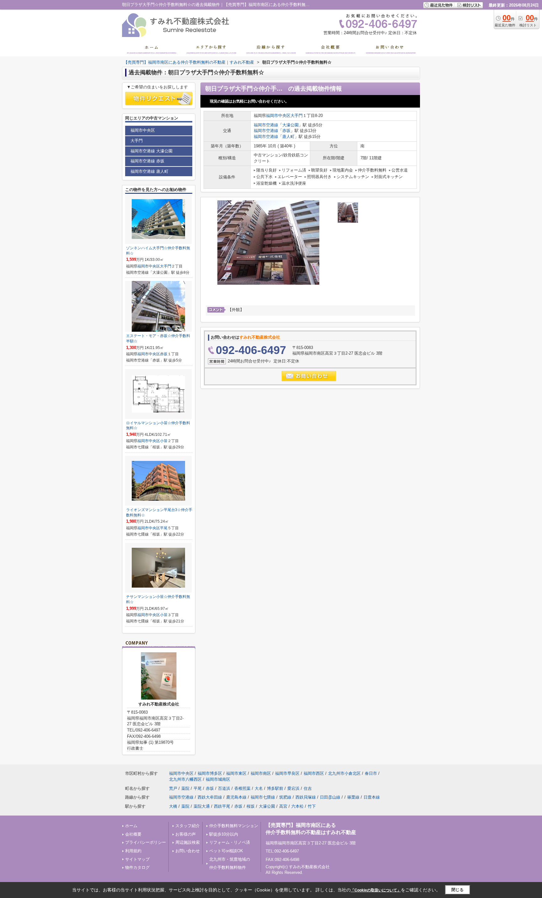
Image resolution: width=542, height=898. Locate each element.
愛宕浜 (293, 788)
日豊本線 (372, 797)
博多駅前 (275, 788)
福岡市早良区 (287, 773)
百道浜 (224, 788)
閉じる (457, 889)
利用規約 (133, 850)
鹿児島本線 (236, 797)
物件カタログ (137, 867)
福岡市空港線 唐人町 (149, 171)
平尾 (163, 528)
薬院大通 (202, 806)
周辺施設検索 (187, 842)
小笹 (163, 441)
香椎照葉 (242, 788)
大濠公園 (290, 125)
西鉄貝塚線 (305, 797)
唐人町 (288, 136)
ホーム (131, 825)
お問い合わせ (187, 850)
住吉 (308, 788)
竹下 (312, 806)
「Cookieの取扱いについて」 (376, 890)
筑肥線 (285, 797)
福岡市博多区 (210, 773)
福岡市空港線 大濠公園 (151, 151)
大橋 (173, 806)
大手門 (296, 115)
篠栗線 (353, 797)
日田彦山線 (330, 797)
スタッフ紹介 (187, 825)
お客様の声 (185, 834)
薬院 (185, 788)
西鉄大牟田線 (210, 797)
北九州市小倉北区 (344, 773)
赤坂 (286, 130)
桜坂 (251, 806)
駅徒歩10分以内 (223, 834)
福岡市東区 (236, 773)
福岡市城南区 (218, 779)
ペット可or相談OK (226, 850)
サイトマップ (137, 859)
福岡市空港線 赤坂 (147, 161)
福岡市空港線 (266, 125)
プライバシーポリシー (145, 842)
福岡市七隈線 (263, 797)
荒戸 (173, 788)
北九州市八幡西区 (185, 779)
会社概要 (133, 834)
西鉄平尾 (222, 806)
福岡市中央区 (278, 115)
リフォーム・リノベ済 (229, 842)
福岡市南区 (261, 773)
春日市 (371, 773)
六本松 (297, 806)
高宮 (283, 806)
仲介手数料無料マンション (233, 825)
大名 (259, 788)
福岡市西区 (314, 773)
